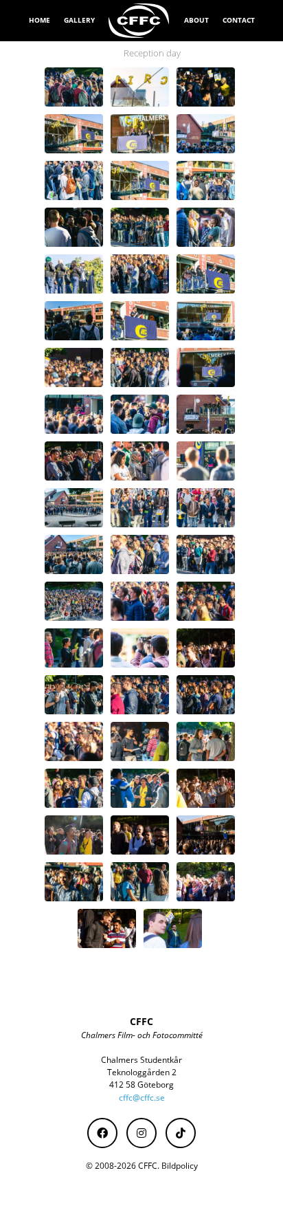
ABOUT (196, 20)
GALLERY (79, 20)
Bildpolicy (179, 1166)
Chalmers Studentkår (141, 1060)
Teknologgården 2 (142, 1072)
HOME (39, 20)
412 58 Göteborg (141, 1084)
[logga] (139, 20)
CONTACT (239, 20)
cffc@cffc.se (142, 1097)
